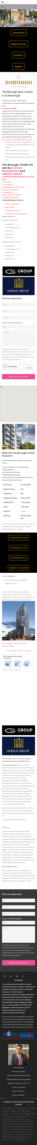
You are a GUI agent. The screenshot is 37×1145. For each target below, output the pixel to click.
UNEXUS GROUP (12, 174)
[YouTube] (17, 976)
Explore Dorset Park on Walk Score (12, 669)
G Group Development (12, 169)
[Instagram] (23, 976)
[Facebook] (4, 976)
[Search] (34, 6)
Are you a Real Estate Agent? (12, 323)
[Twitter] (10, 976)
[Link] (4, 2)
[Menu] (2, 6)
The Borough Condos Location (18, 650)
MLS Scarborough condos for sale (17, 139)
